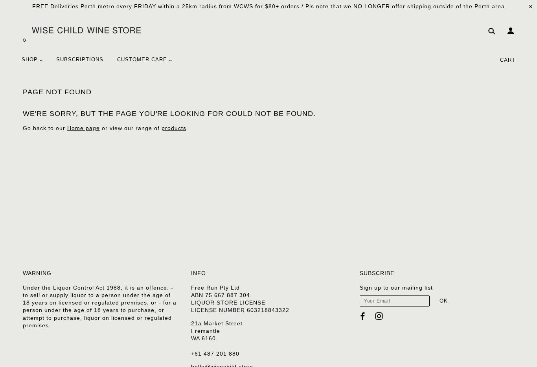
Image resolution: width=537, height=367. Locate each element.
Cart (507, 60)
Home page (83, 128)
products (174, 128)
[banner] (82, 33)
